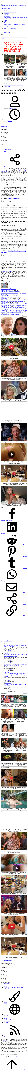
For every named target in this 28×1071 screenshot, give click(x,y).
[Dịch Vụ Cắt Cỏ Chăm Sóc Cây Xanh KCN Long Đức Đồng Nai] (14, 309)
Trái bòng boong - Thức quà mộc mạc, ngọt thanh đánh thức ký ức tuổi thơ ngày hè (15, 664)
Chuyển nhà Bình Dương (10, 28)
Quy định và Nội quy (9, 1019)
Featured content (7, 14)
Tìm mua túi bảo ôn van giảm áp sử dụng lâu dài (12, 301)
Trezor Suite (9, 689)
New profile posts (21, 14)
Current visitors (7, 24)
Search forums (12, 12)
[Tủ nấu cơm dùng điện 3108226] (4, 287)
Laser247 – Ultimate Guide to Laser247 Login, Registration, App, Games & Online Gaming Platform (15, 675)
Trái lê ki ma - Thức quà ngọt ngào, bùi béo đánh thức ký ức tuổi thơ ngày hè (15, 655)
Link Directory (7, 16)
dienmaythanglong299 (6, 290)
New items (6, 17)
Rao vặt (5, 10)
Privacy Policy (7, 1021)
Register (2, 38)
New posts (6, 12)
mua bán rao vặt (6, 1040)
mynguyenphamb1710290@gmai (15, 312)
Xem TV (6, 20)
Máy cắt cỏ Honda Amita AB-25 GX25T (10, 297)
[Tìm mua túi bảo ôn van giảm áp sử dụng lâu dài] (13, 299)
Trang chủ (6, 1023)
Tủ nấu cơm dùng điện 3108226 (8, 289)
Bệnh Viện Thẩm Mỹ (7, 271)
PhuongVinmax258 (5, 298)
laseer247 (9, 680)
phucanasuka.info (8, 149)
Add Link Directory (7, 641)
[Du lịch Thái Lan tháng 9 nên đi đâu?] (10, 291)
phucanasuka (13, 108)
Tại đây (2, 1052)
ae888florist (6, 983)
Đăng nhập (3, 36)
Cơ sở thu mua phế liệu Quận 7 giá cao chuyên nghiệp (13, 305)
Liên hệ (5, 1018)
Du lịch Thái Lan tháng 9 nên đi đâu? (9, 293)
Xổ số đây (6, 21)
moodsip (9, 650)
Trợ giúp (6, 1022)
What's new (6, 13)
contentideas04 (4, 302)
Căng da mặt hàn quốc (14, 198)
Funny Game (7, 27)
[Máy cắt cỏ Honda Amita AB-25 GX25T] (11, 295)
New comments (12, 17)
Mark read (12, 18)
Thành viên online (6, 960)
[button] (2, 4)
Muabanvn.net (13, 1056)
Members (6, 22)
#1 (4, 166)
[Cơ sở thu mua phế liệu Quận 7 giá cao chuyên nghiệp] (14, 303)
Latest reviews (20, 17)
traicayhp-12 (9, 660)
